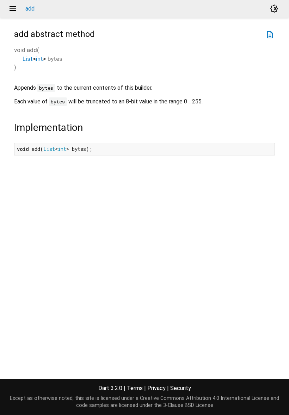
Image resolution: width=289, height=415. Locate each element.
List (28, 58)
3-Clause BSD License (188, 405)
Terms (135, 388)
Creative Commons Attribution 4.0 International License (204, 398)
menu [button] (12, 9)
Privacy (156, 388)
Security (180, 388)
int (39, 58)
